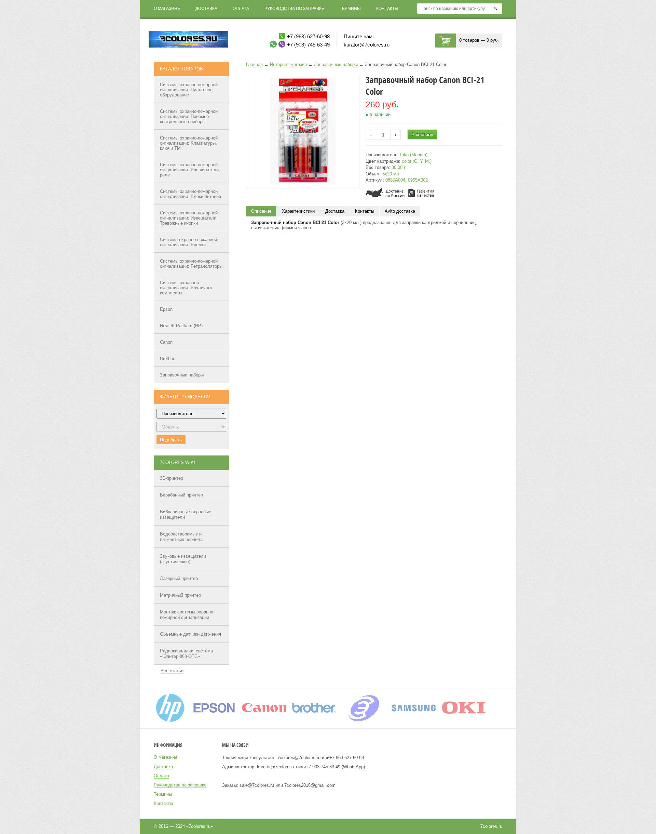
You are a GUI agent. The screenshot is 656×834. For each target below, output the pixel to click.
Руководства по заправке (294, 8)
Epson (166, 309)
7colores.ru (491, 826)
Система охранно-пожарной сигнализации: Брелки (188, 242)
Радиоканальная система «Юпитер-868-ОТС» (186, 653)
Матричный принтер (180, 595)
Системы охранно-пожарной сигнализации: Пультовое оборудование (189, 89)
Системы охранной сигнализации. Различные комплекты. (187, 287)
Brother (167, 358)
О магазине (167, 8)
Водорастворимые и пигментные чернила (181, 536)
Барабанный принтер (181, 495)
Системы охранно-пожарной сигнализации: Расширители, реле (190, 169)
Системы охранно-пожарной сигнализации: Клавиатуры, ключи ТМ (189, 143)
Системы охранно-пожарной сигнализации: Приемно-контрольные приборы (189, 116)
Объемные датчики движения (190, 634)
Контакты (387, 8)
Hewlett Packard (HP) (181, 325)
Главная (254, 64)
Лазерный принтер (179, 578)
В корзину (422, 134)
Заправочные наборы (182, 375)
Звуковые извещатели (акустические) (183, 559)
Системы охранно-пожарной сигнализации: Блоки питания (190, 194)
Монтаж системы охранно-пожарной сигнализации (187, 614)
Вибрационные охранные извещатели (185, 514)
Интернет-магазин (288, 64)
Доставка (206, 8)
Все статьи (172, 670)
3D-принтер (171, 478)
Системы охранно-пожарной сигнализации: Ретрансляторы (191, 264)
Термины (350, 8)
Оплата (241, 8)
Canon (166, 342)
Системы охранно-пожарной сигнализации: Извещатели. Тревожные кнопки (189, 218)
